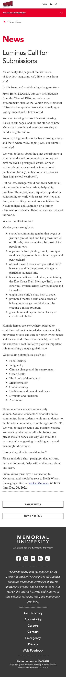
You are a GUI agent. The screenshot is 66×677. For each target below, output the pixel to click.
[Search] (56, 4)
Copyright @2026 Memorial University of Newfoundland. (33, 664)
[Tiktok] (47, 558)
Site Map (20, 661)
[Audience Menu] (51, 4)
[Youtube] (33, 558)
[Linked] (40, 558)
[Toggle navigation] (61, 4)
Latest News (33, 504)
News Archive (33, 516)
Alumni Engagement (14, 13)
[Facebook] (18, 558)
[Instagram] (25, 558)
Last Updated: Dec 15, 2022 (37, 661)
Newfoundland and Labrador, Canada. (33, 667)
